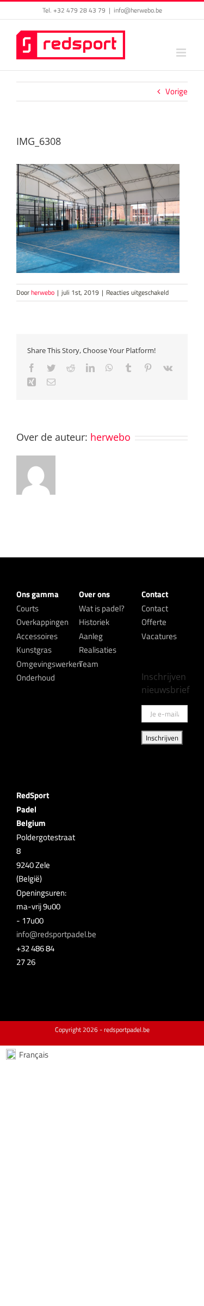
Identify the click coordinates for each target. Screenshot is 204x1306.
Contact (154, 608)
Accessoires (37, 636)
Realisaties (97, 649)
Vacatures (159, 636)
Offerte (153, 622)
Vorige (176, 91)
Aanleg (91, 636)
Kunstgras (34, 649)
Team (88, 664)
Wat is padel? (102, 608)
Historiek (94, 622)
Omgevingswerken (48, 664)
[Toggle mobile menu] (182, 52)
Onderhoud (35, 677)
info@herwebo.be (138, 10)
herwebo (42, 292)
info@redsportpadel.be (56, 934)
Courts (27, 608)
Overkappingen (42, 622)
